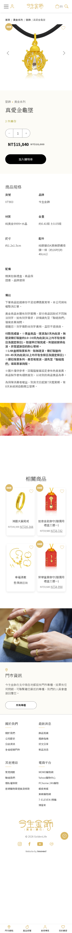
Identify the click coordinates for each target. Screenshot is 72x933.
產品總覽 (27, 930)
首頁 (7, 19)
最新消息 (45, 723)
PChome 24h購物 (49, 783)
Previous (10, 55)
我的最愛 (63, 930)
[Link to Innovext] (41, 851)
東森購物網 (45, 794)
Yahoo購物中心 (47, 777)
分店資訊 (10, 744)
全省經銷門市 (12, 749)
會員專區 (45, 930)
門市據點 (9, 930)
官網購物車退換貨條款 (17, 788)
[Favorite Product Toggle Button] (63, 27)
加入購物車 (26, 159)
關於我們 (10, 733)
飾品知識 (43, 733)
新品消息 (43, 749)
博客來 (42, 805)
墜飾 (28, 19)
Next (61, 55)
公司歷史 (10, 738)
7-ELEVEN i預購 (47, 799)
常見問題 (10, 772)
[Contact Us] (64, 836)
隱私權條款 (11, 783)
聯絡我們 (10, 777)
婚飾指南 (43, 738)
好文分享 (43, 744)
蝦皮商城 (43, 788)
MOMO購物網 (46, 772)
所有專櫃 (21, 705)
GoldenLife (40, 836)
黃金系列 (18, 19)
